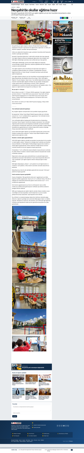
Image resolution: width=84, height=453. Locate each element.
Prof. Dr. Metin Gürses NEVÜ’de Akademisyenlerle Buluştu (18, 383)
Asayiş (64, 4)
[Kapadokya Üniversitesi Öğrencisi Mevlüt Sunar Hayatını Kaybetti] (18, 391)
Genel (60, 4)
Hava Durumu (31, 433)
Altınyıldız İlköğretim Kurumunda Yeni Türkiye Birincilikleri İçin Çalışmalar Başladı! (31, 397)
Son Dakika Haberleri (33, 435)
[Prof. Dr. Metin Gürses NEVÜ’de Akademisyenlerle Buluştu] (18, 378)
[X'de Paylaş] (63, 18)
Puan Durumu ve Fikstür (63, 433)
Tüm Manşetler (16, 435)
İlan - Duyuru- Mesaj (15, 441)
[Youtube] (64, 426)
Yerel (57, 4)
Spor (46, 4)
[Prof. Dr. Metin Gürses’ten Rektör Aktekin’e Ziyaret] (31, 378)
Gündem (42, 440)
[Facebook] (57, 426)
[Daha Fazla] (67, 18)
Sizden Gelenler (29, 441)
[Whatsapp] (66, 426)
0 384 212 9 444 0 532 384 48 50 (40, 425)
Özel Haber (32, 4)
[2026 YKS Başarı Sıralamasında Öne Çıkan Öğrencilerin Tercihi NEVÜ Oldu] (45, 378)
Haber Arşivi (46, 435)
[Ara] (72, 1)
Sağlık (53, 4)
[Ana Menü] (72, 4)
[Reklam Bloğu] (63, 29)
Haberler (13, 7)
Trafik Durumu (46, 433)
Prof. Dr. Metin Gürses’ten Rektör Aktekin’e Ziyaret (30, 383)
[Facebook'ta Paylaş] (61, 18)
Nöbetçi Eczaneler (17, 433)
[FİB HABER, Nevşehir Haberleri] (17, 1)
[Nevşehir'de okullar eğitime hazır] (31, 32)
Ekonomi (42, 4)
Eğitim (18, 7)
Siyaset (26, 4)
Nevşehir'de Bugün (15, 4)
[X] (60, 426)
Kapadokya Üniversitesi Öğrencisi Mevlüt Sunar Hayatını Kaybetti (17, 397)
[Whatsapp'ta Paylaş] (65, 18)
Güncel (22, 4)
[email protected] (37, 422)
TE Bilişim (71, 441)
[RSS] (68, 426)
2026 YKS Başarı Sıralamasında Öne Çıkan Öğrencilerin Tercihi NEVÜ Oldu (44, 384)
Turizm (37, 4)
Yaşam (49, 4)
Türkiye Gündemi (22, 441)
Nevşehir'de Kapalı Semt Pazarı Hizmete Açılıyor (31, 449)
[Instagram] (62, 426)
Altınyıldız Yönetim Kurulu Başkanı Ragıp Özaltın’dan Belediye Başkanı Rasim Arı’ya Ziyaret (44, 397)
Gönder (14, 416)
